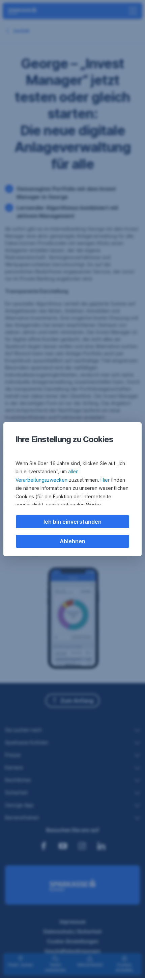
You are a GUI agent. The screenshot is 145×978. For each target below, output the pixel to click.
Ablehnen (72, 541)
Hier (105, 480)
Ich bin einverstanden (73, 521)
